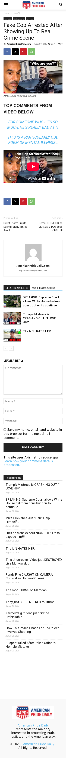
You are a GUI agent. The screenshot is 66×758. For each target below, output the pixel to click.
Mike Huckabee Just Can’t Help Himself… (28, 520)
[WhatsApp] (31, 51)
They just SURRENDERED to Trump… (31, 602)
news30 (16, 13)
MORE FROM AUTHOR (44, 288)
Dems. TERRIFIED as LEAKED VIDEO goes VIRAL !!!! (50, 226)
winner (30, 19)
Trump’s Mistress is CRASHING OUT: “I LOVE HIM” (39, 318)
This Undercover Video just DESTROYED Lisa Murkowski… (34, 561)
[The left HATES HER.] (12, 335)
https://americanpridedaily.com (33, 270)
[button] (6, 5)
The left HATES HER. (37, 331)
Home (7, 13)
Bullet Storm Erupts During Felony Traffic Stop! (15, 226)
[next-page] (11, 348)
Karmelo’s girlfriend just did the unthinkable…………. (27, 615)
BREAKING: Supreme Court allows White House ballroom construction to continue (42, 301)
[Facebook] (7, 51)
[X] (15, 51)
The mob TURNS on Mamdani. (27, 590)
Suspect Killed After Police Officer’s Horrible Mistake (31, 644)
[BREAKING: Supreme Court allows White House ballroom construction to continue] (12, 301)
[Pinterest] (23, 51)
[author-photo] (33, 261)
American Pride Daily (33, 725)
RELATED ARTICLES (17, 288)
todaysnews (19, 19)
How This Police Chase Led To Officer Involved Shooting (32, 630)
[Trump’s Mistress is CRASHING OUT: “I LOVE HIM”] (12, 318)
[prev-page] (6, 348)
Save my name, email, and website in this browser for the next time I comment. (33, 433)
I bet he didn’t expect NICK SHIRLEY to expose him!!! (33, 534)
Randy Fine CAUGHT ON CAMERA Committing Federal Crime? (29, 576)
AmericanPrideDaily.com (19, 43)
